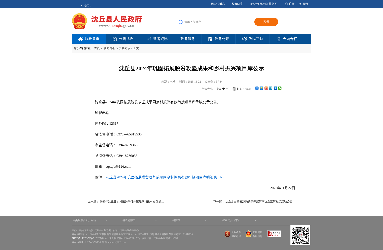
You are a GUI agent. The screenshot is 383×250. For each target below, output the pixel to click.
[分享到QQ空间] (261, 88)
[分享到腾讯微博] (270, 88)
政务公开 (222, 39)
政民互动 (256, 39)
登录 (305, 3)
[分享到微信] (280, 88)
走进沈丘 (126, 39)
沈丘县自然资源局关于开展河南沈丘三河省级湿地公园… (260, 201)
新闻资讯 (160, 39)
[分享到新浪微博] (266, 88)
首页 (97, 48)
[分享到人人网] (275, 88)
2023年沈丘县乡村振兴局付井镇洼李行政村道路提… (132, 201)
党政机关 (236, 232)
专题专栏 (290, 39)
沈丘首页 (92, 39)
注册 (292, 3)
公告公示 (124, 48)
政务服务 (188, 39)
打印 (239, 89)
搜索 (266, 21)
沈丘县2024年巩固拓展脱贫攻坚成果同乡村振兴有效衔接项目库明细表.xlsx (165, 177)
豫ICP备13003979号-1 (83, 238)
